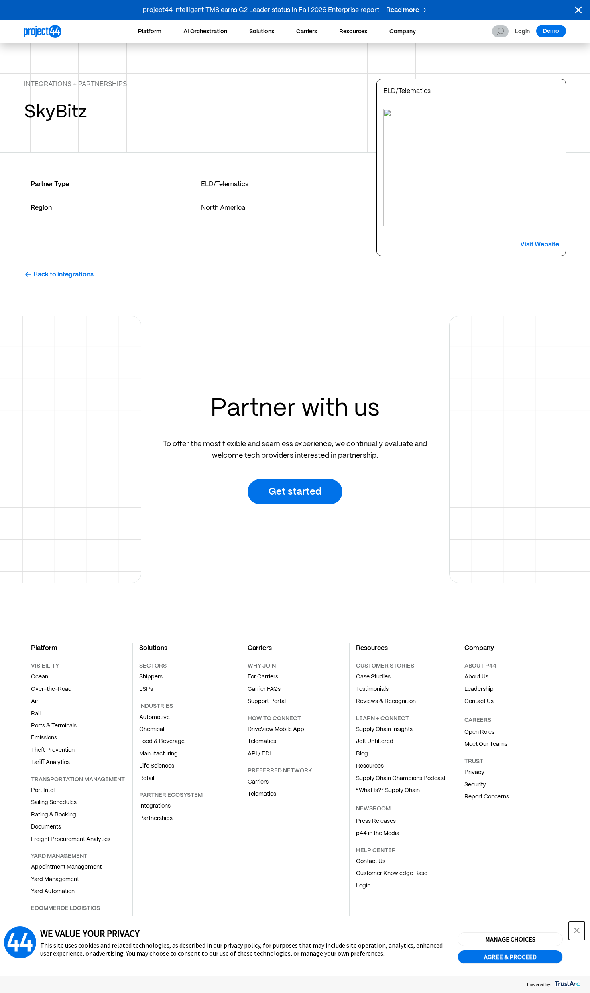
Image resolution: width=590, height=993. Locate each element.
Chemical (151, 729)
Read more (402, 10)
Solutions (261, 31)
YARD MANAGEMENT (59, 855)
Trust (473, 761)
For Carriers (263, 676)
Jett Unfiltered (374, 741)
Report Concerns (486, 796)
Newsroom (373, 808)
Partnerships (156, 818)
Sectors (153, 665)
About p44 (480, 665)
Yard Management (55, 879)
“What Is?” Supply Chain (388, 790)
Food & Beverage (162, 741)
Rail (36, 713)
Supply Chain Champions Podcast (401, 778)
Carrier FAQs (264, 688)
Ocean (39, 676)
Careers (477, 719)
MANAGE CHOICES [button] (510, 939)
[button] (578, 10)
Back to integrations (63, 274)
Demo (551, 31)
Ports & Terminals (54, 725)
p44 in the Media (377, 833)
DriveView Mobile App (276, 729)
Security (475, 784)
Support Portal (267, 701)
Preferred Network (280, 770)
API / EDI (259, 753)
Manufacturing (158, 753)
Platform (149, 31)
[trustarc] (566, 984)
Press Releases (376, 820)
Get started (295, 491)
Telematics (262, 741)
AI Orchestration (205, 31)
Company (402, 31)
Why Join (262, 665)
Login (522, 31)
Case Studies (373, 676)
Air (34, 701)
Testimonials (372, 688)
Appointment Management (66, 866)
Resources (353, 31)
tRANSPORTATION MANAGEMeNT (78, 779)
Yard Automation (53, 891)
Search (500, 31)
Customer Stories (385, 665)
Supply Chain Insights (384, 729)
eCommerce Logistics (65, 908)
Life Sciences (156, 765)
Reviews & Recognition (386, 701)
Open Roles (479, 731)
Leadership (479, 688)
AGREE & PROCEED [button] (510, 957)
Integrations (155, 805)
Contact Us (370, 861)
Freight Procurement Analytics (70, 839)
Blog (362, 753)
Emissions (44, 737)
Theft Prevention (53, 749)
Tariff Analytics (50, 762)
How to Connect (274, 718)
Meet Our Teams (485, 743)
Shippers (151, 676)
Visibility (45, 665)
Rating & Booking (53, 814)
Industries (156, 705)
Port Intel (43, 790)
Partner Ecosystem (171, 794)
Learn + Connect (382, 718)
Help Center (376, 850)
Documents (46, 826)
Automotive (154, 717)
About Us (476, 676)
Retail (146, 778)
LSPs (146, 688)
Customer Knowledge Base (391, 873)
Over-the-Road (51, 688)
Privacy (474, 772)
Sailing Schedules (54, 802)
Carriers (306, 31)
